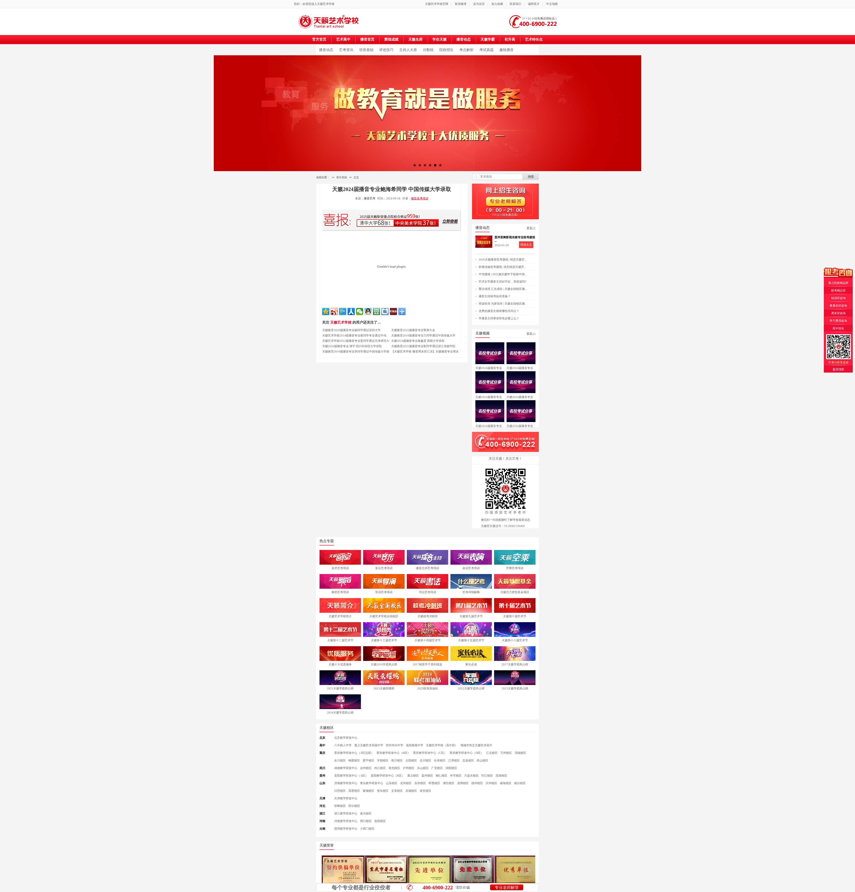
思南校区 (501, 775)
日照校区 (340, 790)
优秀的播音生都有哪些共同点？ (499, 311)
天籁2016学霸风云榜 (384, 664)
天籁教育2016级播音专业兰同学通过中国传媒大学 (423, 335)
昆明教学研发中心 (345, 828)
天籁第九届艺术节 (471, 616)
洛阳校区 (380, 821)
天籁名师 (415, 39)
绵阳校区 (451, 768)
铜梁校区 (354, 760)
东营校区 (420, 783)
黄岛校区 (383, 790)
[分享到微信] (359, 311)
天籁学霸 (487, 39)
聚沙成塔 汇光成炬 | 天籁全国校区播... (503, 289)
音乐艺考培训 (384, 568)
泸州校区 (408, 768)
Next (647, 114)
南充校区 (394, 768)
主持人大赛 (408, 50)
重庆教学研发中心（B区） (393, 753)
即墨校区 (434, 783)
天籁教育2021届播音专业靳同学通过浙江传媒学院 (423, 346)
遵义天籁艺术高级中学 (368, 745)
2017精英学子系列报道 (427, 664)
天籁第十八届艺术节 (515, 640)
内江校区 (380, 768)
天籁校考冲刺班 (427, 616)
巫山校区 (482, 760)
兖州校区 (406, 783)
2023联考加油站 (427, 688)
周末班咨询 (838, 313)
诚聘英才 (533, 4)
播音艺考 (369, 198)
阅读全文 (526, 244)
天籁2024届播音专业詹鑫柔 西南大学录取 (417, 340)
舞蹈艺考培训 (340, 592)
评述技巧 (386, 50)
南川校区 (397, 760)
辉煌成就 (391, 39)
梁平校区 (368, 760)
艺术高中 (343, 39)
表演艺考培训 (471, 568)
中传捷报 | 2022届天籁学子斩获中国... (503, 274)
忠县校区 (468, 760)
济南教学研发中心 (345, 783)
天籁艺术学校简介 (340, 616)
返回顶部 (838, 369)
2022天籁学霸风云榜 (471, 688)
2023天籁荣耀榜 (384, 688)
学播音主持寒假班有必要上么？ (499, 318)
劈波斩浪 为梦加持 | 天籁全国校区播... (503, 303)
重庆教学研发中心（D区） (466, 753)
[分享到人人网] (351, 311)
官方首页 (319, 39)
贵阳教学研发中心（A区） (351, 775)
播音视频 (341, 177)
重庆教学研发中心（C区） (430, 753)
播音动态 (463, 39)
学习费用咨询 (838, 320)
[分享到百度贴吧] (385, 311)
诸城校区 (368, 790)
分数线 (428, 50)
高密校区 (354, 790)
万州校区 (506, 753)
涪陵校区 (520, 753)
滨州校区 (491, 783)
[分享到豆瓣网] (376, 311)
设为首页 (479, 4)
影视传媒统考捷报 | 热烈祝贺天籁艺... (502, 267)
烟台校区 (520, 783)
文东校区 (397, 790)
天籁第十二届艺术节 (340, 640)
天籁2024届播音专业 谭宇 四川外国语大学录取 (352, 346)
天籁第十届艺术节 (514, 616)
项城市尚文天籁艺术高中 (476, 745)
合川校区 (425, 760)
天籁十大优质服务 (340, 664)
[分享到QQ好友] (368, 311)
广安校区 (437, 768)
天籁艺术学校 (325, 4)
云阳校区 (411, 760)
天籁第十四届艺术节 (428, 640)
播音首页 (367, 39)
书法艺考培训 (427, 592)
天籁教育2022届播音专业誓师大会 (413, 330)
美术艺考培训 (340, 568)
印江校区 (487, 775)
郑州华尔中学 (394, 745)
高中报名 (838, 328)
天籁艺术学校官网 (436, 4)
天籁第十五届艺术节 (471, 640)
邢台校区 (354, 806)
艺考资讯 (346, 50)
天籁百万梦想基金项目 (514, 592)
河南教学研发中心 (345, 821)
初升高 (510, 39)
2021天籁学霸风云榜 (340, 688)
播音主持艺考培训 (427, 568)
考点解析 (466, 50)
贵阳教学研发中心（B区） (388, 775)
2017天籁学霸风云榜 (515, 664)
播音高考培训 (419, 198)
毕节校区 (456, 775)
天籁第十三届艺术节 (384, 640)
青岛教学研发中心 (371, 783)
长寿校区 (440, 760)
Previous (207, 114)
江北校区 (492, 753)
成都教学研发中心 (345, 768)
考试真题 (486, 50)
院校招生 (446, 50)
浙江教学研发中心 (345, 813)
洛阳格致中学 (414, 745)
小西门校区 (367, 828)
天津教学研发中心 (345, 798)
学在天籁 (439, 39)
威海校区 (505, 783)
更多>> (531, 228)
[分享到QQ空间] (325, 311)
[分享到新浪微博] (334, 311)
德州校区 (477, 783)
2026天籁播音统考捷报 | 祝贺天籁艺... (503, 259)
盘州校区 (427, 775)
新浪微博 (460, 4)
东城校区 (411, 790)
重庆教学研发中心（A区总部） (354, 753)
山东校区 (391, 783)
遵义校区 (413, 775)
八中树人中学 (343, 745)
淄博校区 (463, 783)
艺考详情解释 (471, 592)
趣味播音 (506, 50)
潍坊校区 (448, 783)
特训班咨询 (838, 298)
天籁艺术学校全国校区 (383, 616)
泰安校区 (425, 790)
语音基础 (366, 50)
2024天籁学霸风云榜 (340, 712)
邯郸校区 (340, 806)
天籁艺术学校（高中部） (442, 745)
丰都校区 (383, 760)
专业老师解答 (507, 887)
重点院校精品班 (838, 283)
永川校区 (340, 760)
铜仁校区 (441, 775)
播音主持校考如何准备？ (495, 296)
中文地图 (552, 4)
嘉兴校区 (366, 813)
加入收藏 (497, 4)
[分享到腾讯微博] (342, 311)
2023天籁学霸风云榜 (515, 688)
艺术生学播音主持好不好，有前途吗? (502, 281)
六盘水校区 (471, 775)
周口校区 (366, 821)
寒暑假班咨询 (838, 305)
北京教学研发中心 (345, 737)
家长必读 (471, 664)
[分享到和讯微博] (393, 311)
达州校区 (366, 768)
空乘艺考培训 (514, 568)
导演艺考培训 (384, 592)
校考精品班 (838, 290)
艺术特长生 (534, 39)
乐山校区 (423, 768)
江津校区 (454, 760)
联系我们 (515, 4)
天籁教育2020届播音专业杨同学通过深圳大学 (351, 330)
